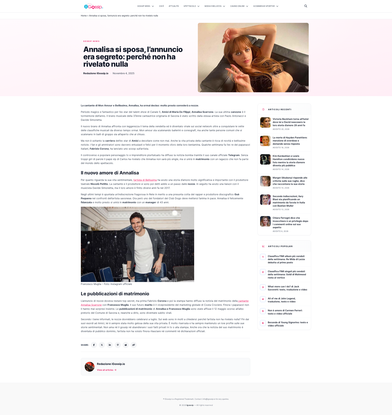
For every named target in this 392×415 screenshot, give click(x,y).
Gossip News (91, 41)
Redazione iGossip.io (95, 73)
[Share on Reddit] (126, 345)
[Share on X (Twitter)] (102, 345)
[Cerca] (306, 6)
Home (84, 15)
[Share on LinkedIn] (110, 345)
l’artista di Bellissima (145, 179)
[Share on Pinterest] (118, 345)
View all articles (105, 370)
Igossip (190, 405)
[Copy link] (134, 345)
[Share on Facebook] (94, 345)
